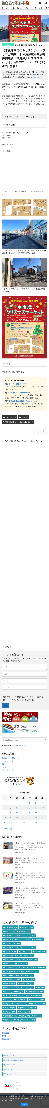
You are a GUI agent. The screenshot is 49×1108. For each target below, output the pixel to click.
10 (43, 807)
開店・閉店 (16, 7)
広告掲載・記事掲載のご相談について (16, 1060)
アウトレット (8, 761)
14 (23, 812)
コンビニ (28, 987)
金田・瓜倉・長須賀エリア (17, 939)
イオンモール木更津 (15, 959)
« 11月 (5, 828)
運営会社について (9, 1074)
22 (30, 817)
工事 (32, 967)
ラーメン (10, 983)
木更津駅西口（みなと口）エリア (20, 935)
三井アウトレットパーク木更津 (19, 955)
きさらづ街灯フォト (25, 1019)
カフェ (22, 963)
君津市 (10, 931)
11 (5, 812)
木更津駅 (24, 931)
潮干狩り (25, 1011)
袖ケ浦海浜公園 (35, 991)
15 (30, 812)
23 (36, 817)
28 (23, 822)
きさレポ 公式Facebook (17, 384)
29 (30, 822)
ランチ (5, 767)
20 (17, 817)
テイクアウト (10, 417)
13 (17, 812)
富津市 (38, 939)
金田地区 (40, 951)
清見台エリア (38, 1003)
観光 (4, 764)
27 (17, 822)
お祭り (25, 1015)
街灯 (8, 1019)
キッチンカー (26, 983)
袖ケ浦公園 (11, 1015)
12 (11, 812)
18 (5, 817)
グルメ (5, 7)
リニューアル (12, 975)
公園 (9, 963)
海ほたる (10, 1011)
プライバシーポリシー (38, 1098)
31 (43, 822)
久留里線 (10, 1007)
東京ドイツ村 (8, 770)
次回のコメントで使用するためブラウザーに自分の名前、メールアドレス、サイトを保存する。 (23, 698)
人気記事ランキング (15, 967)
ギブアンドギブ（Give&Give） (19, 392)
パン (8, 991)
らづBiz (29, 979)
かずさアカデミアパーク (16, 1003)
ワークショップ (12, 979)
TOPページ (33, 74)
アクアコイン (37, 999)
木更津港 (28, 975)
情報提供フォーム (9, 1055)
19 (11, 817)
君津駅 (37, 995)
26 (11, 822)
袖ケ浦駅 (33, 971)
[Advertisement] (24, 544)
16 (36, 812)
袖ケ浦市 (27, 927)
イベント (38, 7)
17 (43, 812)
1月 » (11, 828)
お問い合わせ (8, 1069)
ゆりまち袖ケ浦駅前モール (17, 995)
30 (36, 822)
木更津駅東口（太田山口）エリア (19, 421)
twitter (4, 1035)
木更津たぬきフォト (14, 971)
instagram (6, 1038)
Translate (22, 745)
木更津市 (25, 417)
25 (5, 822)
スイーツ (10, 951)
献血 (19, 991)
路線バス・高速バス (10, 758)
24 (43, 817)
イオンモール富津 (28, 1007)
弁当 (37, 1015)
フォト (28, 7)
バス (8, 999)
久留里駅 (21, 999)
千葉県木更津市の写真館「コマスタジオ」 (23, 401)
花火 (40, 987)
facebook (6, 1032)
